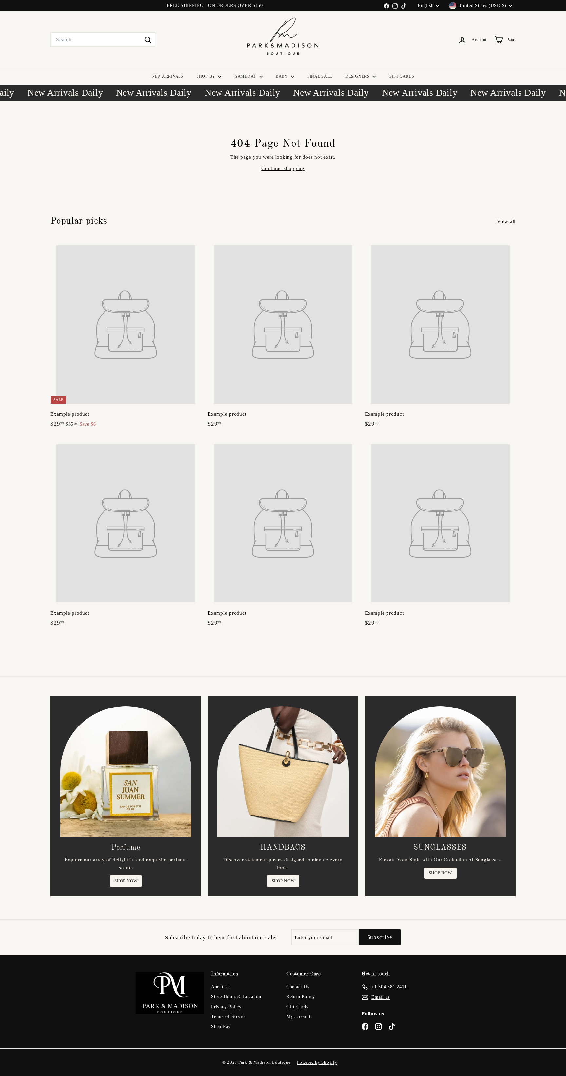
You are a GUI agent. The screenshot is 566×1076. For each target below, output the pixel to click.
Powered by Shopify (317, 1062)
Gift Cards (297, 1006)
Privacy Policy (226, 1006)
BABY (282, 76)
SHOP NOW (126, 880)
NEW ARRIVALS (167, 76)
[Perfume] (125, 771)
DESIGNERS (358, 76)
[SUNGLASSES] (440, 771)
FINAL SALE (319, 76)
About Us (221, 986)
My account (298, 1016)
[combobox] (102, 39)
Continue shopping (283, 168)
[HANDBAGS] (283, 771)
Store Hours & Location (236, 996)
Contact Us (297, 986)
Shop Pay (221, 1026)
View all (506, 221)
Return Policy (300, 996)
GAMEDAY (246, 76)
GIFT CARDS (402, 76)
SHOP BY (207, 76)
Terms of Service (229, 1016)
